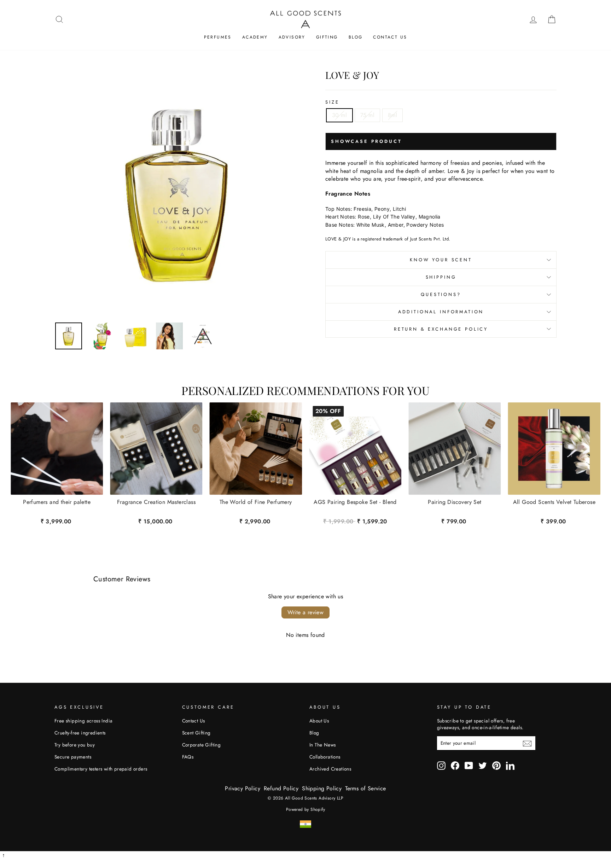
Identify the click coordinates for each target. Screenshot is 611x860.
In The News (322, 744)
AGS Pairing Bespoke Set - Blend (355, 502)
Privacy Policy (242, 788)
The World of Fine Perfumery (256, 502)
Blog (356, 37)
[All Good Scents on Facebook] (455, 765)
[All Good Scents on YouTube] (469, 765)
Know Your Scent (441, 259)
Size (332, 102)
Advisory (292, 37)
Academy (255, 37)
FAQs (188, 756)
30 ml (339, 115)
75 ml (367, 115)
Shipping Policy (322, 788)
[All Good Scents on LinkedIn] (510, 765)
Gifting (327, 37)
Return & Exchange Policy (441, 329)
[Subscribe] (527, 743)
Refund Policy (281, 788)
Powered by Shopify (305, 809)
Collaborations (325, 756)
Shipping (441, 277)
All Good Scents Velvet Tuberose (554, 502)
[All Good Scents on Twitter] (482, 765)
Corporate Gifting (201, 744)
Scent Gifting (196, 732)
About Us (319, 720)
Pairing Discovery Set (454, 502)
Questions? (441, 294)
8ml (392, 115)
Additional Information (441, 311)
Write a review (305, 612)
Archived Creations (330, 768)
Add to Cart (355, 520)
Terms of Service (365, 788)
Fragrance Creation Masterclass (156, 502)
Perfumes (218, 37)
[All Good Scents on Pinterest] (496, 765)
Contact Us (390, 37)
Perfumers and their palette (57, 502)
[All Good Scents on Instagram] (441, 765)
